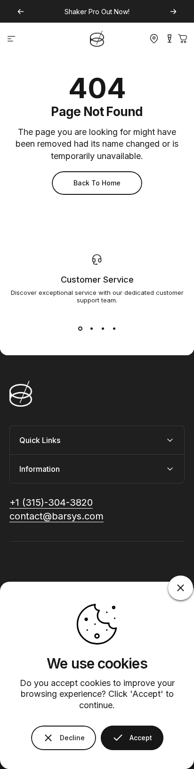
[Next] (173, 11)
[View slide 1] (80, 328)
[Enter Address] (151, 38)
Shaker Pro (82, 12)
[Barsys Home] (97, 39)
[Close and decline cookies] (180, 588)
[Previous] (20, 11)
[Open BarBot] (169, 38)
